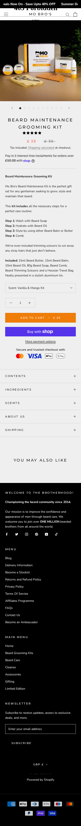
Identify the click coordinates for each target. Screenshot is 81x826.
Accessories (13, 674)
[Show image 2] (25, 108)
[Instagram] (26, 534)
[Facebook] (6, 534)
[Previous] (12, 108)
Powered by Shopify (40, 780)
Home (9, 646)
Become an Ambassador (21, 622)
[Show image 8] (52, 108)
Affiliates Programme (19, 601)
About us (15, 416)
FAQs (9, 608)
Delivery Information (19, 565)
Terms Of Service (16, 594)
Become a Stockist (17, 572)
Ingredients (18, 389)
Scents (12, 403)
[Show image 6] (43, 108)
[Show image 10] (61, 108)
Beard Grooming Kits (19, 653)
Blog (8, 558)
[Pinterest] (36, 534)
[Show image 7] (47, 108)
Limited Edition (15, 689)
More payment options (40, 341)
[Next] (69, 108)
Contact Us (12, 615)
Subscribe (21, 743)
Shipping (14, 430)
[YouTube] (46, 534)
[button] (32, 133)
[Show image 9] (56, 108)
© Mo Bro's (40, 774)
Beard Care (12, 660)
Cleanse (10, 667)
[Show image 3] (29, 108)
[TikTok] (56, 534)
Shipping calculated (41, 148)
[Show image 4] (34, 108)
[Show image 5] (38, 108)
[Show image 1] (20, 108)
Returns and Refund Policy (23, 579)
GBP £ (38, 764)
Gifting (9, 681)
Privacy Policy (14, 587)
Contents (15, 376)
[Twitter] (16, 534)
